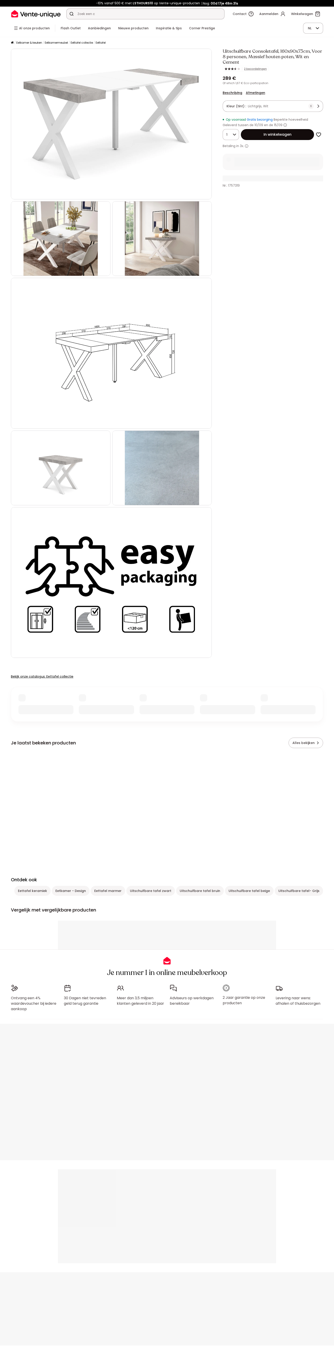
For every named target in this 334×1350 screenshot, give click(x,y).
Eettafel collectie (82, 43)
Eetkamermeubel (56, 43)
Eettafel (101, 43)
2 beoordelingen (255, 69)
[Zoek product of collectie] (72, 14)
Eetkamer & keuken (29, 43)
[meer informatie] (246, 146)
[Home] (12, 42)
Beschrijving (232, 92)
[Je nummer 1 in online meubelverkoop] (36, 14)
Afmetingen (255, 92)
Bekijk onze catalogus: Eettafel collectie (42, 676)
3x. (242, 146)
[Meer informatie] (285, 125)
